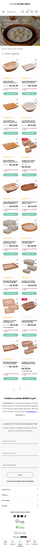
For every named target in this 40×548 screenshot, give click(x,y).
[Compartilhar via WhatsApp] (15, 78)
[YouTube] (21, 516)
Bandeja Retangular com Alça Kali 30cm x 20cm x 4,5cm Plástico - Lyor (10, 364)
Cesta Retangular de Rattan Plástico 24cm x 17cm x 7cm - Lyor (29, 323)
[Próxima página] (26, 388)
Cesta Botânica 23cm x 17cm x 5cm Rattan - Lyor (10, 122)
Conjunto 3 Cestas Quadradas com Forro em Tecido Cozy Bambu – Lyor (10, 244)
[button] (3, 12)
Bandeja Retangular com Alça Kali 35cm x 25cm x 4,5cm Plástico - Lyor (10, 283)
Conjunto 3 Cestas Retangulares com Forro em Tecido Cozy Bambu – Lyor (29, 283)
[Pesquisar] (23, 12)
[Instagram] (18, 516)
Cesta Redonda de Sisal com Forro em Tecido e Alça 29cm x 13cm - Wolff (29, 123)
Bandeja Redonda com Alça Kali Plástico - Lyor (28, 243)
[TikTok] (25, 516)
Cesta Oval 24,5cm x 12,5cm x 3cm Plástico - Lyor (29, 203)
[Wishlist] (32, 12)
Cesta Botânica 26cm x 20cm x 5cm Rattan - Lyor (10, 162)
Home (4, 49)
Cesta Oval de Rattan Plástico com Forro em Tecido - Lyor (10, 83)
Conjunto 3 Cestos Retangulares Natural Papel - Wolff (9, 323)
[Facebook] (14, 516)
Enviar (20, 475)
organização (31, 411)
